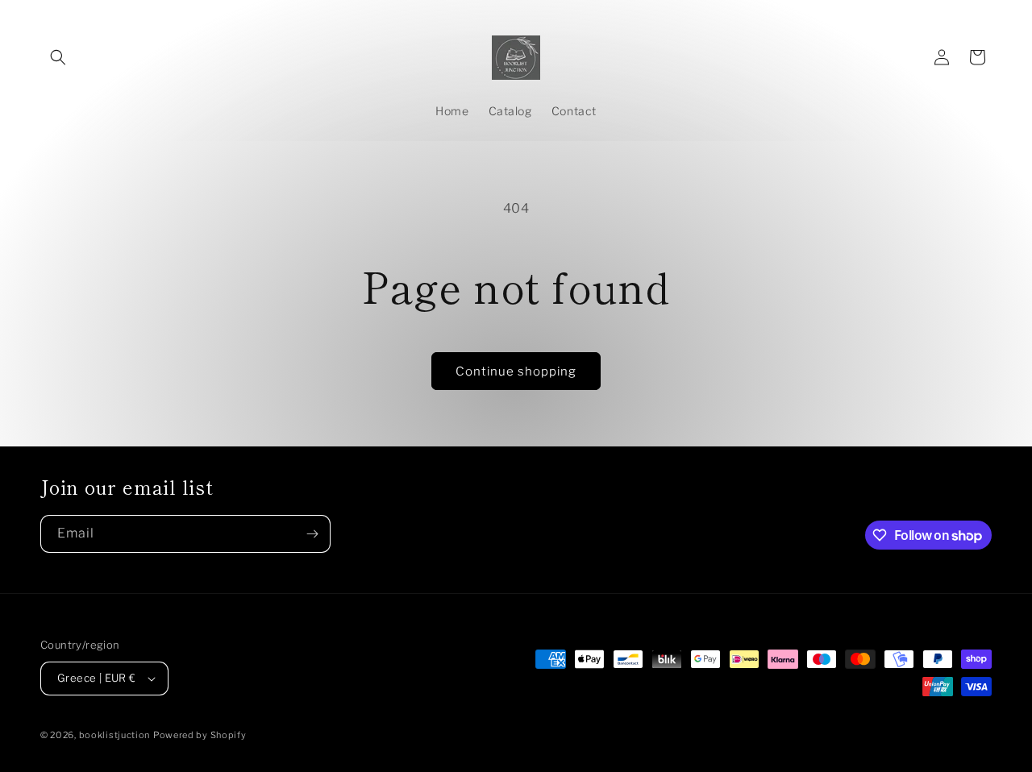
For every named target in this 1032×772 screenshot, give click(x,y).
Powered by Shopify (200, 735)
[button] (58, 57)
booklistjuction (115, 735)
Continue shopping (516, 371)
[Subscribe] (312, 534)
